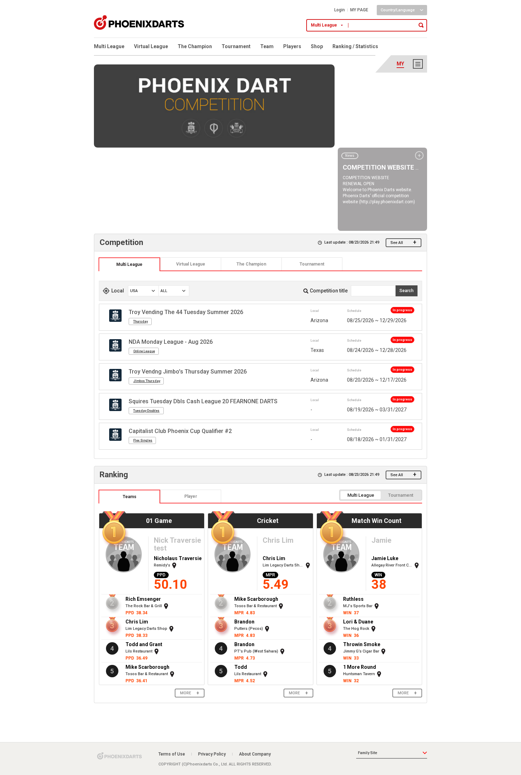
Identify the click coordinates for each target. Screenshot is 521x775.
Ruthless (353, 599)
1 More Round (359, 667)
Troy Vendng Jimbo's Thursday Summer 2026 (188, 371)
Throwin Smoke (361, 644)
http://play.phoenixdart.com (387, 201)
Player (190, 496)
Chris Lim (136, 622)
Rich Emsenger (143, 599)
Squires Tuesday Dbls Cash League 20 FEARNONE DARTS (203, 401)
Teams (129, 496)
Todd (240, 667)
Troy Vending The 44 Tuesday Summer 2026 (186, 312)
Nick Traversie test (177, 544)
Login (339, 9)
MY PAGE (359, 9)
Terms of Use (171, 754)
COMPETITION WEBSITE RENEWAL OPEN (402, 167)
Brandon (244, 622)
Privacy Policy (212, 754)
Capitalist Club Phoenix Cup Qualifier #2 (180, 431)
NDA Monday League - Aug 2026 (171, 341)
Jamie (381, 540)
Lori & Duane (358, 622)
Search (406, 290)
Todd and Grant (143, 644)
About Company (255, 754)
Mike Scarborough (147, 667)
